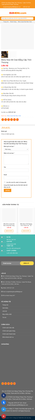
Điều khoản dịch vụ (8, 337)
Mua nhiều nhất (6, 314)
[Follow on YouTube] (14, 383)
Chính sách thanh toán (8, 334)
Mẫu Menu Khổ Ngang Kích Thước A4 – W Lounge (26, 224)
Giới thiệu (5, 308)
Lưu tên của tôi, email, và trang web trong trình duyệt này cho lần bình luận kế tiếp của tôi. (15, 185)
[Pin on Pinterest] (14, 119)
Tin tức (4, 317)
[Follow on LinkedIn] (11, 383)
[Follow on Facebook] (2, 383)
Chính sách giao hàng (8, 331)
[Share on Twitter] (8, 119)
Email (5, 174)
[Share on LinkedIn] (17, 119)
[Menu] (2, 12)
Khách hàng (13, 21)
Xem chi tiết (9, 230)
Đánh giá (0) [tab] (6, 127)
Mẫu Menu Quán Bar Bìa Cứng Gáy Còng (9, 224)
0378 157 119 (11, 112)
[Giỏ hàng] (30, 12)
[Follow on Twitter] (8, 383)
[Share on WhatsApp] (2, 119)
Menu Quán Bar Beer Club (25, 21)
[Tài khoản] (33, 12)
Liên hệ (4, 311)
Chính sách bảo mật (8, 327)
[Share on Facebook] (5, 119)
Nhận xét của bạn (9, 153)
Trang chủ (6, 21)
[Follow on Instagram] (5, 383)
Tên (5, 167)
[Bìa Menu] (17, 12)
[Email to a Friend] (11, 119)
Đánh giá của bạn (9, 146)
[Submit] (32, 18)
